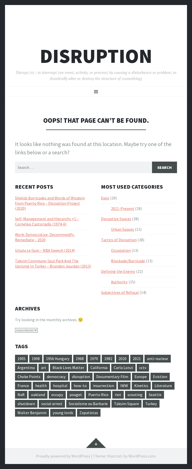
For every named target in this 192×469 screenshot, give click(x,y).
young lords (63, 412)
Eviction (160, 376)
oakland (38, 394)
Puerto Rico (98, 394)
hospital (60, 385)
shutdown (26, 403)
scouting (135, 394)
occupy (57, 394)
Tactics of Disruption (119, 239)
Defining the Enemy (118, 271)
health (41, 385)
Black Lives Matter (68, 367)
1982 (108, 358)
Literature (163, 385)
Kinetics (141, 385)
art (43, 367)
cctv (142, 367)
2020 (122, 358)
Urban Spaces (122, 229)
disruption (81, 376)
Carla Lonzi (123, 367)
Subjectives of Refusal (120, 292)
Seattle (155, 394)
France (23, 385)
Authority (119, 281)
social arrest (51, 403)
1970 (94, 358)
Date (105, 197)
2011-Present (122, 208)
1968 (80, 358)
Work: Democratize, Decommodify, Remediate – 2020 (45, 237)
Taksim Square (126, 403)
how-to (80, 385)
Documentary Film (112, 376)
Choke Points (29, 376)
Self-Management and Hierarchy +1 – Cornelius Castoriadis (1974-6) (47, 221)
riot (118, 394)
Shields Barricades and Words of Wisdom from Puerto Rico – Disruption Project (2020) (50, 203)
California (99, 367)
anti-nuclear (157, 358)
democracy (56, 376)
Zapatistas (89, 412)
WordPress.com (142, 455)
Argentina (26, 367)
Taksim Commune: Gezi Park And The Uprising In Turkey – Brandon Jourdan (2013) (53, 263)
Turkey (151, 403)
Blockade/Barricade (128, 260)
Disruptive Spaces (116, 218)
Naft (21, 394)
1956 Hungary (58, 358)
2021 (137, 358)
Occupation (121, 250)
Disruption (96, 56)
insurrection (103, 385)
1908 (36, 358)
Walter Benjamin (32, 412)
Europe (140, 376)
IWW (124, 385)
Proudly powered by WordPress (63, 455)
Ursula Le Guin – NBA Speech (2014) (45, 250)
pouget (76, 394)
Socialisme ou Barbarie (88, 403)
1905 (22, 358)
